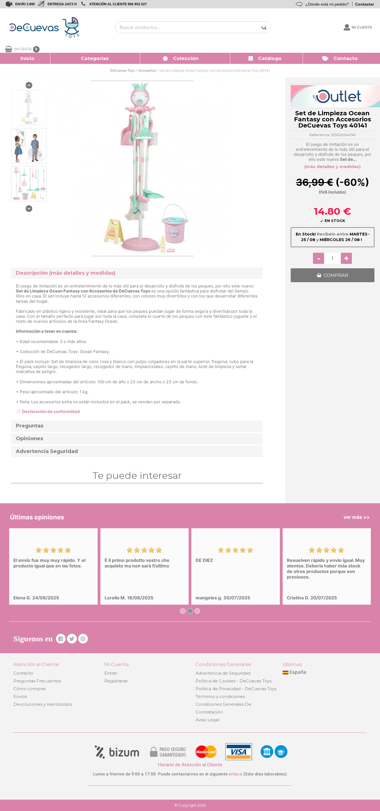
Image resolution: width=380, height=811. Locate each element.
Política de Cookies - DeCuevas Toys (234, 681)
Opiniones (29, 439)
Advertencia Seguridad (47, 451)
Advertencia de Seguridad (223, 673)
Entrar (110, 673)
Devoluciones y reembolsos (42, 704)
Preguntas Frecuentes (37, 681)
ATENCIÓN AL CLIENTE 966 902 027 (118, 4)
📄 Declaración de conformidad (48, 411)
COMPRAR (336, 275)
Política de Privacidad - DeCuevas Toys (236, 688)
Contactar (364, 4)
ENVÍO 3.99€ (25, 4)
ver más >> (357, 517)
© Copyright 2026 (190, 805)
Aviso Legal (207, 719)
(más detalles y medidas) (332, 166)
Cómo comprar (29, 688)
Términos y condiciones (220, 696)
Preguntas (29, 426)
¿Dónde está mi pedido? (327, 4)
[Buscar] (264, 27)
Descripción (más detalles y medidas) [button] (65, 273)
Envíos (20, 696)
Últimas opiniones (37, 517)
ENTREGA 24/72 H (62, 4)
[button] (95, 58)
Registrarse (116, 681)
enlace (235, 774)
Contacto (23, 673)
